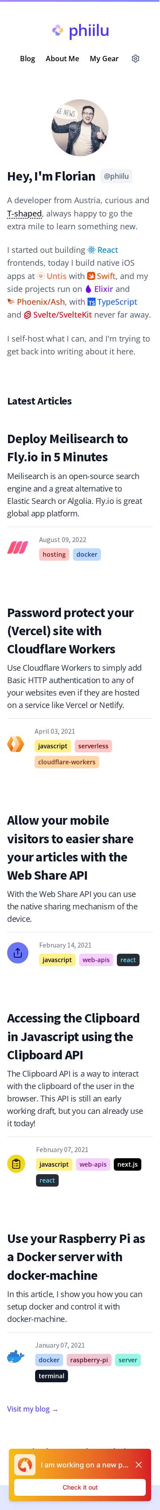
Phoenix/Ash (41, 301)
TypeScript (117, 301)
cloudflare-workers (67, 762)
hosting (54, 554)
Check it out (80, 1487)
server (128, 1360)
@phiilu (116, 176)
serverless (93, 746)
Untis (57, 276)
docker (86, 554)
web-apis (96, 960)
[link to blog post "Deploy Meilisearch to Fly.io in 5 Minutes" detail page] (80, 495)
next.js (127, 1164)
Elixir (103, 288)
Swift (106, 276)
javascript (53, 746)
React (107, 249)
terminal (51, 1376)
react (128, 960)
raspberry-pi (89, 1360)
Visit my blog (33, 1409)
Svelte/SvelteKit (62, 314)
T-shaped (24, 213)
